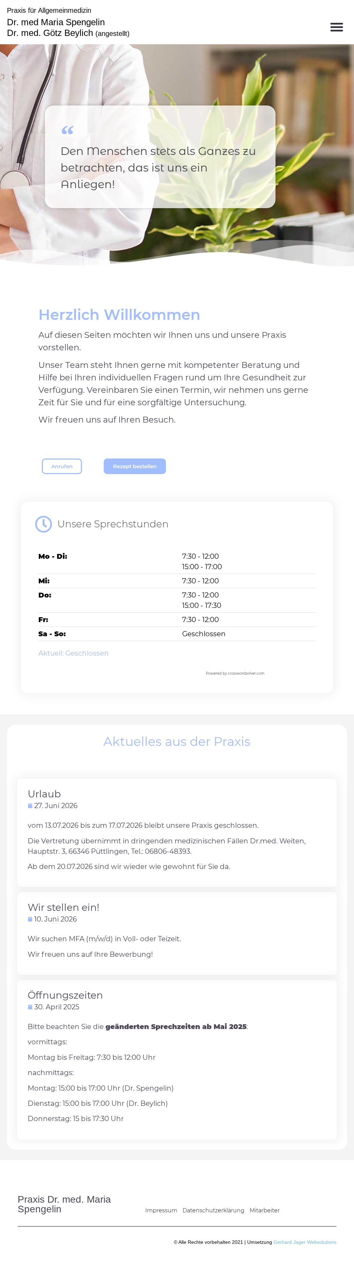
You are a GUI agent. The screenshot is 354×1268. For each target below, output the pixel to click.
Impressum (161, 1210)
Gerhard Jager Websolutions (304, 1242)
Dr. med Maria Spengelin (56, 22)
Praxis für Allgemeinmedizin (49, 10)
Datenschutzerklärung (213, 1210)
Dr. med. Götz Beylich (68, 33)
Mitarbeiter (265, 1210)
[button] (336, 27)
